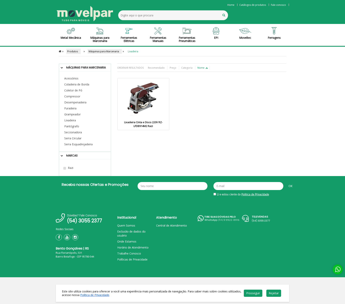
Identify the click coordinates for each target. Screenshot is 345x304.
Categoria (187, 67)
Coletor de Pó (73, 90)
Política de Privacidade (255, 194)
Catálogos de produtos (252, 5)
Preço (173, 67)
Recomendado (156, 67)
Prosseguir (253, 293)
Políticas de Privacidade (132, 259)
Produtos (73, 51)
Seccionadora (73, 132)
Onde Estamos (126, 241)
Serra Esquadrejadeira (78, 144)
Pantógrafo (71, 126)
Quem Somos (126, 225)
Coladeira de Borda (76, 84)
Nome (201, 67)
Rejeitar (274, 293)
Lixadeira (70, 120)
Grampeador (72, 114)
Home (230, 5)
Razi (70, 168)
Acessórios (71, 78)
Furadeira (70, 108)
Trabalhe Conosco (129, 253)
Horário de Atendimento (133, 247)
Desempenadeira (75, 102)
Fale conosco (278, 5)
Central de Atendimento (171, 225)
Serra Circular (72, 138)
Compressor (72, 96)
